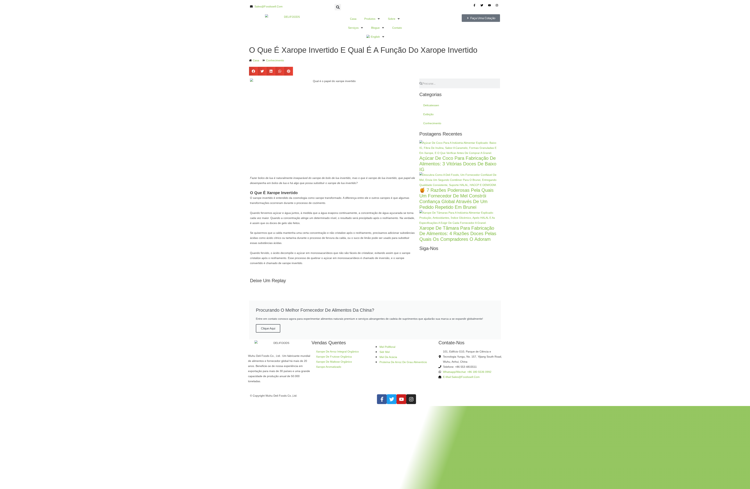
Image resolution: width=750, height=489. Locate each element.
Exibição (428, 114)
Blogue (375, 27)
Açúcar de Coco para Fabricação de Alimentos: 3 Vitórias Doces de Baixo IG (457, 163)
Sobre (391, 18)
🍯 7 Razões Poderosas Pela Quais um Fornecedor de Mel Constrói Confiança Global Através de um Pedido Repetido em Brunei (456, 198)
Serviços (353, 27)
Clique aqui (268, 328)
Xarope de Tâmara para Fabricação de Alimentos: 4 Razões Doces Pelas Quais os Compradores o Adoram (457, 233)
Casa (353, 18)
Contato (397, 27)
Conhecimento (275, 60)
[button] (338, 7)
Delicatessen (431, 105)
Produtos (369, 18)
